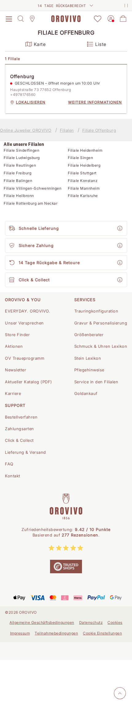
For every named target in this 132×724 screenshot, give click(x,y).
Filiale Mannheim (83, 188)
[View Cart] (123, 18)
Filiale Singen (80, 157)
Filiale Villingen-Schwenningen (32, 188)
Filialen (67, 130)
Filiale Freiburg (17, 173)
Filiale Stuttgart (82, 173)
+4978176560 (23, 94)
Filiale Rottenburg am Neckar (30, 203)
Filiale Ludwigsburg (22, 157)
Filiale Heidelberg (84, 165)
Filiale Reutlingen (20, 165)
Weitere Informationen (95, 102)
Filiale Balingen (18, 180)
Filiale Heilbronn (19, 195)
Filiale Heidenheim (85, 150)
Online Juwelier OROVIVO (26, 130)
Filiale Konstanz (82, 180)
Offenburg (22, 76)
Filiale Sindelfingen (21, 150)
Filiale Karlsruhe (83, 195)
